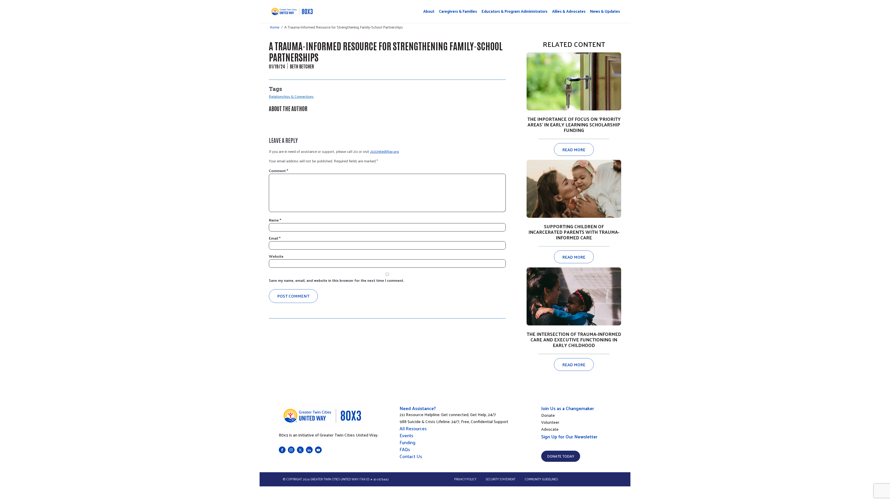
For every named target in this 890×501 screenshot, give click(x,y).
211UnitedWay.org (384, 151)
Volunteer (550, 422)
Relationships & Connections (291, 96)
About (428, 11)
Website (276, 256)
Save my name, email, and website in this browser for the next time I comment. (336, 280)
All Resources (413, 428)
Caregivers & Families (458, 11)
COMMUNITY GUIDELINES (541, 479)
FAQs (405, 449)
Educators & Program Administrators (514, 11)
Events (406, 435)
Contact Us (411, 456)
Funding (407, 442)
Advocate (550, 429)
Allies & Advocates (568, 11)
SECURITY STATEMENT (500, 479)
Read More (573, 149)
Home (274, 27)
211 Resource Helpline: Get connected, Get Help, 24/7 (448, 414)
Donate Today (560, 456)
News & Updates (605, 11)
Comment (278, 170)
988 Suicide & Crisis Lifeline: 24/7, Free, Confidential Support (454, 421)
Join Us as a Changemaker (567, 408)
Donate (548, 415)
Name (275, 220)
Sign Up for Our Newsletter (569, 436)
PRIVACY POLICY (465, 479)
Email (274, 238)
